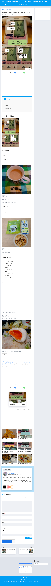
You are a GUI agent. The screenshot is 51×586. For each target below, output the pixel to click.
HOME (26, 577)
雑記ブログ (30, 1)
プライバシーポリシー (23, 4)
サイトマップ (44, 1)
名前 (3, 513)
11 (29, 567)
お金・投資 (15, 581)
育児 (24, 581)
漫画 (26, 581)
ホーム (20, 1)
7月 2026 (25, 563)
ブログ (21, 581)
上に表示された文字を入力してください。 (10, 532)
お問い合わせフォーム (37, 1)
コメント (4, 499)
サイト (3, 522)
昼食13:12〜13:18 (8, 107)
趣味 (18, 581)
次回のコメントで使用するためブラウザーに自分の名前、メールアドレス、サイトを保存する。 (18, 528)
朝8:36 (6, 105)
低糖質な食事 (19, 409)
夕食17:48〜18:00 (8, 108)
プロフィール (24, 1)
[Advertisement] (17, 84)
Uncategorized (30, 581)
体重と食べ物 (25, 409)
